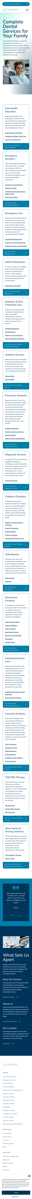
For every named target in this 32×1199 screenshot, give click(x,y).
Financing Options (8, 1143)
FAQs (4, 1147)
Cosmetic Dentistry (8, 1117)
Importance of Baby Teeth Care (15, 136)
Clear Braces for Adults (13, 286)
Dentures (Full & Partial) (13, 635)
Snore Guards (9, 858)
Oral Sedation (9, 379)
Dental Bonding (10, 754)
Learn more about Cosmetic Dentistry (13, 768)
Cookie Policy (15, 1196)
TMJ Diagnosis (10, 805)
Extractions (9, 639)
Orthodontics (6, 1107)
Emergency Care (8, 1083)
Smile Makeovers (10, 751)
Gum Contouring (10, 761)
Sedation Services (8, 1093)
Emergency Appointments (14, 185)
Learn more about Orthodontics (10, 588)
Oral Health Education (9, 1076)
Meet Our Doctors (8, 997)
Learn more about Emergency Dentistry (11, 204)
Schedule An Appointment (12, 4)
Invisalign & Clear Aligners (14, 758)
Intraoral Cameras (11, 481)
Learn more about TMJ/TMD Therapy (13, 819)
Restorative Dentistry (9, 1110)
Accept (16, 1192)
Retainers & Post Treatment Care (13, 1090)
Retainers (8, 581)
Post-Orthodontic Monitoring (14, 339)
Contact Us (6, 1043)
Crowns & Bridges (11, 625)
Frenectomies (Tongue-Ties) (14, 538)
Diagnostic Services (8, 1100)
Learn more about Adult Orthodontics (12, 292)
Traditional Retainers (12, 329)
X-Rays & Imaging (11, 535)
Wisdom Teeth (10, 642)
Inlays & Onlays (10, 629)
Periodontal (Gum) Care (10, 1114)
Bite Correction (10, 812)
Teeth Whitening (10, 744)
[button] (29, 1176)
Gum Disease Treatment (13, 698)
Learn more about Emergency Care (10, 253)
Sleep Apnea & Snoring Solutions (13, 1124)
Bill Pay (5, 1166)
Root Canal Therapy (12, 632)
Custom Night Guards (12, 809)
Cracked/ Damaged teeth (13, 239)
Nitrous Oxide (9, 376)
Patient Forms (7, 1137)
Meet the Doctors (8, 1163)
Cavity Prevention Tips (12, 140)
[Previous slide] (10, 915)
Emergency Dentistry (9, 1080)
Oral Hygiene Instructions (13, 133)
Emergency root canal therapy (15, 243)
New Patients (7, 1133)
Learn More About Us (10, 1021)
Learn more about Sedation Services (13, 386)
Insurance (6, 1140)
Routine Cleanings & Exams (14, 432)
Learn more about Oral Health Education (11, 146)
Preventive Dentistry (9, 1097)
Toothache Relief (10, 188)
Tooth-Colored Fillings (12, 622)
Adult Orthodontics (8, 1087)
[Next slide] (18, 915)
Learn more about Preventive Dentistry (10, 445)
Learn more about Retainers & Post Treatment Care (13, 345)
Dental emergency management (16, 246)
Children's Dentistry (8, 1103)
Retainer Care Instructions (14, 335)
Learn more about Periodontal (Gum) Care (11, 704)
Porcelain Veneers (11, 748)
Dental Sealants (10, 435)
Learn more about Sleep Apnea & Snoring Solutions (13, 865)
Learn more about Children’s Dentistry (13, 545)
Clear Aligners (10, 578)
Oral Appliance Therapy (13, 855)
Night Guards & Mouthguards (15, 438)
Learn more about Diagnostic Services (10, 487)
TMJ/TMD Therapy (8, 1120)
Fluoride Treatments (12, 428)
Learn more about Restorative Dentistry (11, 649)
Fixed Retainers (10, 332)
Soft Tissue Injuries (11, 197)
